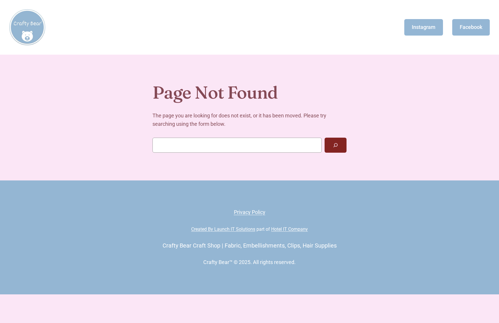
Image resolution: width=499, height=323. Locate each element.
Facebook (471, 27)
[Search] (336, 145)
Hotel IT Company (289, 229)
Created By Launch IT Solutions (223, 229)
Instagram (423, 27)
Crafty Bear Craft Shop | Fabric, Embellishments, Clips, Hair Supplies (250, 245)
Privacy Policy (249, 212)
